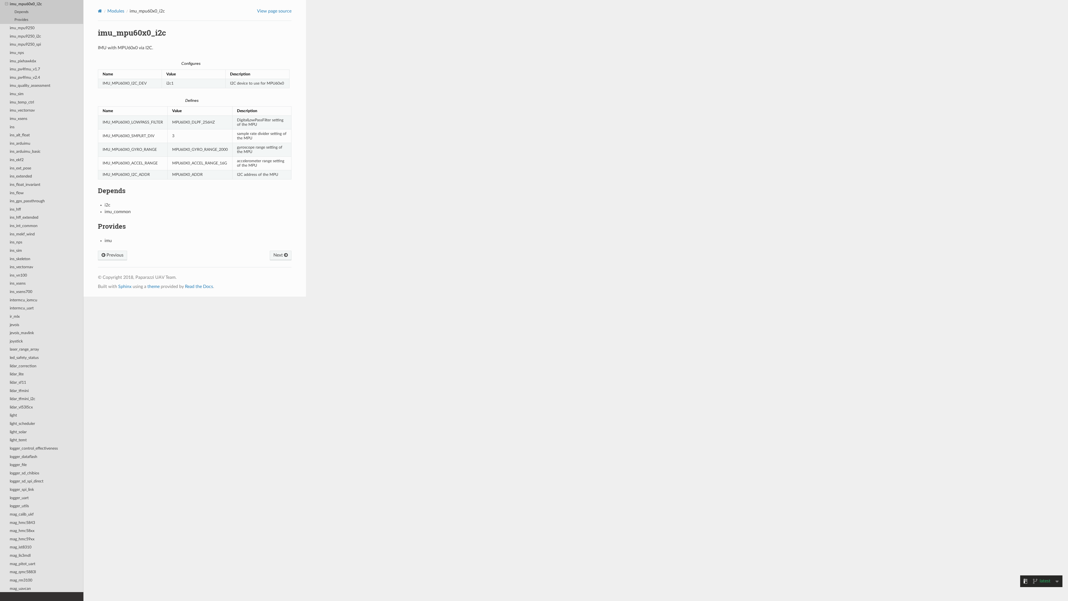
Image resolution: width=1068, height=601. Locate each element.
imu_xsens (18, 119)
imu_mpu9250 (22, 28)
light (13, 415)
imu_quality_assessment (30, 85)
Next (278, 255)
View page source (274, 11)
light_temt (18, 440)
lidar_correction (23, 366)
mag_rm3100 (21, 580)
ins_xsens (18, 283)
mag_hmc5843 (22, 523)
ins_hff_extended (24, 217)
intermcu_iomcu (23, 300)
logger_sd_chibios (24, 473)
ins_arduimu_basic (25, 151)
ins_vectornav (21, 267)
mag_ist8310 (20, 547)
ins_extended (21, 176)
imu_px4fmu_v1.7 (25, 69)
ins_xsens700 (21, 292)
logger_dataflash (23, 457)
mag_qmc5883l (23, 572)
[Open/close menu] (6, 4)
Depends (21, 12)
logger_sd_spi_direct (26, 481)
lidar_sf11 (18, 382)
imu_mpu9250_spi (25, 44)
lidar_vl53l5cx (21, 407)
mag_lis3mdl (20, 555)
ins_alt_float (20, 135)
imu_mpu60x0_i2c (26, 4)
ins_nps (16, 242)
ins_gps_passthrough (27, 201)
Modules (115, 11)
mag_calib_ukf (22, 514)
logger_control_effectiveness (34, 448)
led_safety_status (24, 358)
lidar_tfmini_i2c (22, 399)
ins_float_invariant (25, 185)
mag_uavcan (20, 589)
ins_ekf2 (17, 160)
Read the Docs (199, 286)
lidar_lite (17, 374)
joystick (16, 341)
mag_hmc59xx (22, 539)
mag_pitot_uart (22, 564)
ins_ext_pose (20, 168)
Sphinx (125, 286)
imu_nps (17, 53)
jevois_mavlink (22, 333)
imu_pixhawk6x (23, 61)
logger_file (18, 465)
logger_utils (19, 506)
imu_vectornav (22, 110)
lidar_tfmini (19, 391)
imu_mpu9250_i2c (25, 36)
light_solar (18, 432)
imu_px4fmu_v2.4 (25, 77)
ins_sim (16, 250)
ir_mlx (15, 316)
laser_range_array (24, 349)
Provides (21, 20)
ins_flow (17, 193)
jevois (14, 325)
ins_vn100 (18, 275)
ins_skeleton (20, 259)
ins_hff (15, 209)
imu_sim (17, 94)
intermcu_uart (22, 308)
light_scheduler (22, 424)
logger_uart (19, 498)
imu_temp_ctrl (22, 102)
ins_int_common (24, 226)
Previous (114, 255)
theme (153, 286)
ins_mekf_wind (22, 234)
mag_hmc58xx (22, 531)
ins (12, 127)
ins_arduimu (20, 143)
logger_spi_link (22, 489)
